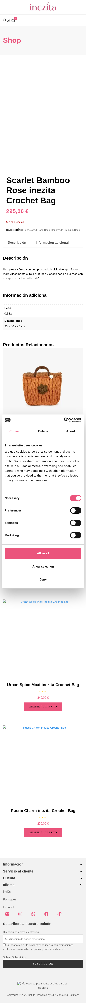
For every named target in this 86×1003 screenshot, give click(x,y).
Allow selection (43, 566)
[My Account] (9, 20)
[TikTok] (61, 916)
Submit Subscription (14, 957)
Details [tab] (43, 431)
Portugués (9, 899)
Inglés (7, 891)
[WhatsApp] (35, 916)
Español (8, 907)
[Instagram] (22, 916)
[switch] (75, 510)
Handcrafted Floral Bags (36, 230)
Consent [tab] (15, 431)
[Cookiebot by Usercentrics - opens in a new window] (63, 420)
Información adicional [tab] (52, 242)
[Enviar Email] (9, 916)
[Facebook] (48, 916)
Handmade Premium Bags (65, 230)
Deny (43, 579)
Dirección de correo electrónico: (21, 932)
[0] (13, 20)
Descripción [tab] (17, 242)
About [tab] (70, 431)
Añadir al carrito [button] (43, 706)
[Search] (4, 20)
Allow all (43, 553)
